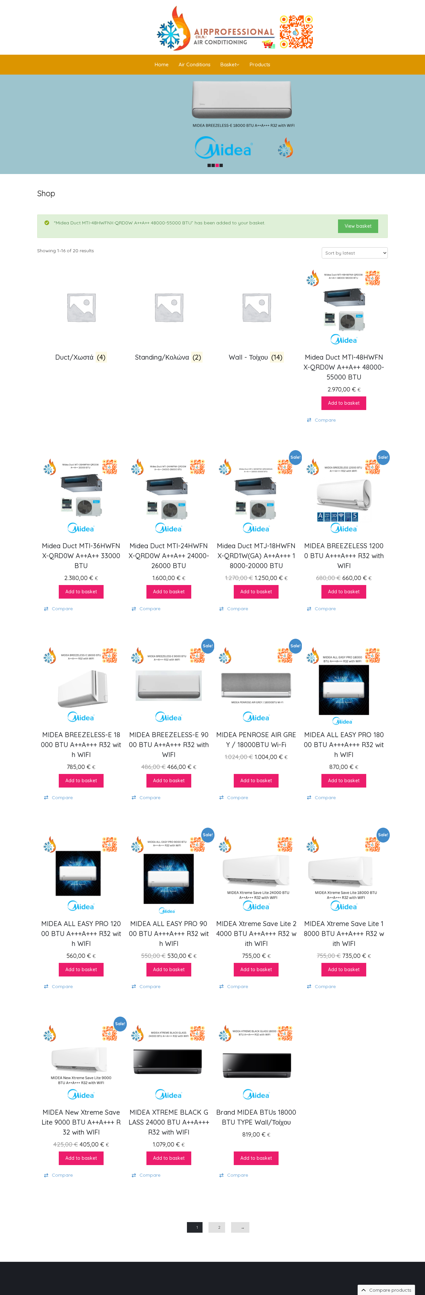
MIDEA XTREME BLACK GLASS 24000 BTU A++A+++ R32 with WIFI (169, 1122)
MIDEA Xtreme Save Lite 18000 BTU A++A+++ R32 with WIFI (344, 933)
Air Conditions (195, 64)
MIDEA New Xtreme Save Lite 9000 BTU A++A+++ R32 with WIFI (82, 1122)
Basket (228, 64)
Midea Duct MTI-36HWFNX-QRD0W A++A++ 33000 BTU (82, 556)
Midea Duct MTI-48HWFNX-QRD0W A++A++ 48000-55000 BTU (343, 367)
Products (260, 64)
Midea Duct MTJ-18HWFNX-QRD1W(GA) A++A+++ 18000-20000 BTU (256, 556)
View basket (358, 226)
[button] (344, 420)
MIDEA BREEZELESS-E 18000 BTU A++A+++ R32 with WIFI (81, 745)
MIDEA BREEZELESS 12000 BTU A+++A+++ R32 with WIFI (345, 556)
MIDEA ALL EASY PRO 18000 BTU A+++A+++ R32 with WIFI (344, 745)
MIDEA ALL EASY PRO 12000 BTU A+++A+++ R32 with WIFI (81, 933)
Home (162, 64)
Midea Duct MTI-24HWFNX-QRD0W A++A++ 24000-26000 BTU (168, 556)
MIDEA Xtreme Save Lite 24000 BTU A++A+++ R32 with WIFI (256, 933)
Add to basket (344, 403)
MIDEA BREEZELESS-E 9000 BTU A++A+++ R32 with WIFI (170, 745)
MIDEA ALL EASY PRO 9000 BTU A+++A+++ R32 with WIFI (169, 933)
